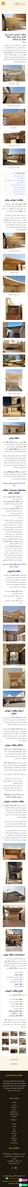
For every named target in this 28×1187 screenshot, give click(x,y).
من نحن (14, 1104)
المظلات (24, 42)
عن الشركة (14, 1107)
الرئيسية (14, 1102)
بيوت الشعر (14, 1138)
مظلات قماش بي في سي (15, 1015)
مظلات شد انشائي (11, 797)
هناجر (5, 794)
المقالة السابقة (14, 1059)
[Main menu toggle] (3, 3)
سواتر (9, 794)
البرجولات (14, 1133)
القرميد (14, 1135)
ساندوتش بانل (14, 1142)
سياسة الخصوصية (14, 1114)
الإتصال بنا (14, 1116)
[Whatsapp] (12, 1168)
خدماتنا (14, 1109)
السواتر (14, 1126)
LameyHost (12, 1181)
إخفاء (14, 173)
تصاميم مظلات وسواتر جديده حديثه (11, 564)
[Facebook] (16, 1168)
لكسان (13, 1013)
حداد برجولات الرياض (14, 483)
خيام (14, 1128)
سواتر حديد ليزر (13, 566)
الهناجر (14, 1131)
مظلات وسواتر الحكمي (12, 471)
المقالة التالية (14, 1064)
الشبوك (14, 1140)
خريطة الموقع (14, 1111)
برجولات (19, 797)
